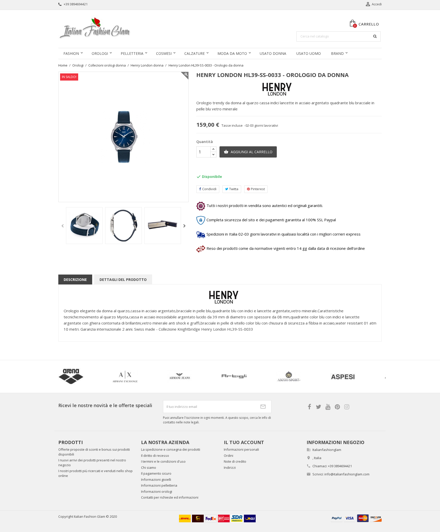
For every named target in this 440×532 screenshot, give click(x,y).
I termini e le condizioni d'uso (163, 461)
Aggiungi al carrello (248, 151)
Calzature (194, 53)
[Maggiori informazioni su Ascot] (98, 376)
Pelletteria (132, 53)
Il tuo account (244, 442)
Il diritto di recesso (155, 455)
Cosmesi (164, 53)
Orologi (100, 53)
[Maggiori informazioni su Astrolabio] (261, 376)
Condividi (209, 189)
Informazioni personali (241, 449)
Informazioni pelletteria (159, 485)
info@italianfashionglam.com (346, 474)
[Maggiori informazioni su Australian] (370, 376)
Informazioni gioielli (156, 479)
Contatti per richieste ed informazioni (169, 497)
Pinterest (258, 189)
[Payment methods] (356, 517)
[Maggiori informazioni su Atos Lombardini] (316, 376)
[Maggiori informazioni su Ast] (207, 376)
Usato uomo (308, 53)
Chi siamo (148, 467)
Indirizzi (230, 467)
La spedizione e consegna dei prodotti (170, 449)
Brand (337, 53)
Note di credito (235, 461)
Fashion (71, 53)
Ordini (228, 455)
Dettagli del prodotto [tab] (123, 279)
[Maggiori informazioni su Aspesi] (152, 376)
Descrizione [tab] (75, 279)
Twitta (233, 189)
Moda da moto (232, 53)
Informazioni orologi (156, 491)
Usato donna (273, 53)
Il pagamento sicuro (156, 473)
